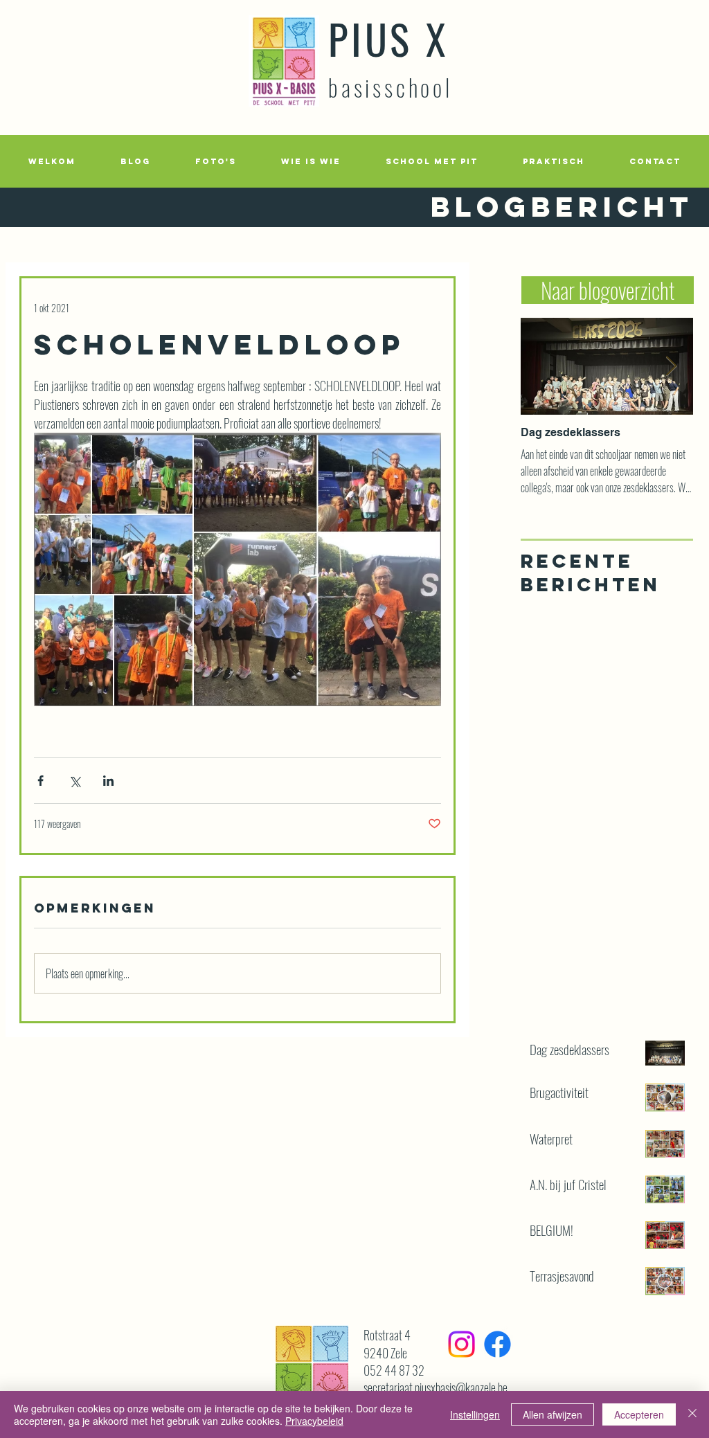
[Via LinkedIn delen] (108, 780)
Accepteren (639, 1414)
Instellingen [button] (475, 1414)
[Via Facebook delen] (40, 780)
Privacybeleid (314, 1421)
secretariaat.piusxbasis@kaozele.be (436, 1387)
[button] (215, 161)
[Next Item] (671, 366)
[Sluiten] (692, 1414)
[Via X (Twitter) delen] (74, 780)
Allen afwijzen (552, 1414)
